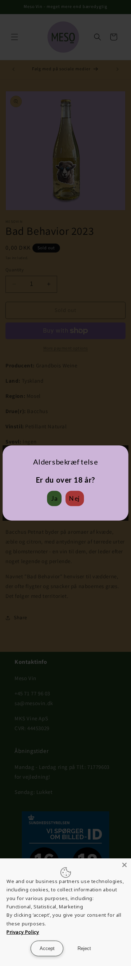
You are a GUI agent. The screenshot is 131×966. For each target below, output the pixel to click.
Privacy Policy (23, 932)
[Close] (124, 865)
